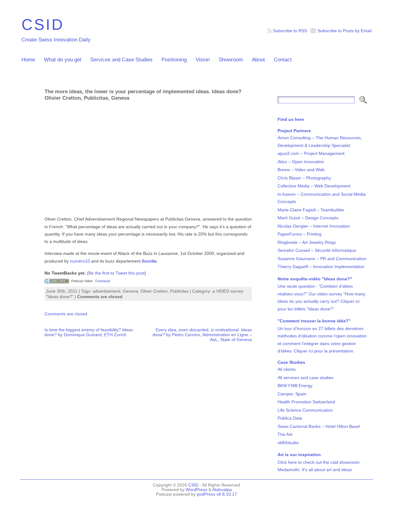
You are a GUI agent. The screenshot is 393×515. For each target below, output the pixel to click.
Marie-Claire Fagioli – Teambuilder (311, 209)
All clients (287, 369)
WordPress (196, 489)
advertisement (106, 291)
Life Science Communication (305, 410)
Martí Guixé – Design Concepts (308, 217)
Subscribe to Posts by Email (344, 30)
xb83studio (288, 442)
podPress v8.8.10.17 (217, 494)
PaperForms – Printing (299, 234)
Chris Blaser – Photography (304, 177)
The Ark (285, 434)
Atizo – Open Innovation (301, 161)
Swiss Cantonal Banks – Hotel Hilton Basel (319, 426)
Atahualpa (222, 489)
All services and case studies (305, 377)
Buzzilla (149, 261)
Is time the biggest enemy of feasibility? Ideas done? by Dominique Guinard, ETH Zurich (89, 332)
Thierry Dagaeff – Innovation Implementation (321, 266)
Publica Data (290, 418)
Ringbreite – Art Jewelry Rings (307, 242)
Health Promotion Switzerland (306, 401)
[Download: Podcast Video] (57, 281)
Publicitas (179, 291)
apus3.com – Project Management (311, 153)
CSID (42, 24)
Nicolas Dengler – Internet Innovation (314, 226)
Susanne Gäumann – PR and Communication (322, 258)
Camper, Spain (292, 393)
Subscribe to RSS (290, 30)
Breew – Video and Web (301, 169)
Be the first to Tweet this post (116, 273)
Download (102, 281)
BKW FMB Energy (295, 385)
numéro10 (80, 261)
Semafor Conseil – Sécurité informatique (317, 250)
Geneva (130, 291)
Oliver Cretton (154, 291)
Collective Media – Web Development (314, 185)
